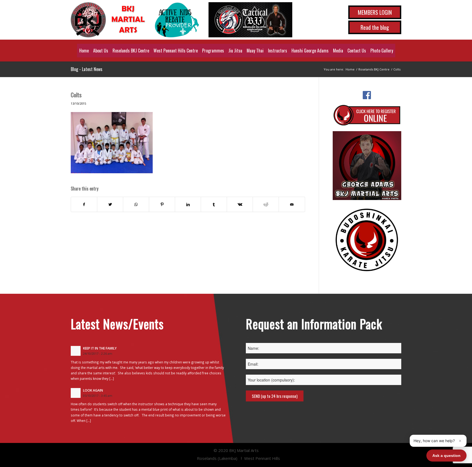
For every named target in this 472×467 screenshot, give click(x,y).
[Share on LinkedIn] (188, 204)
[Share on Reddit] (266, 204)
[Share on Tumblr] (214, 204)
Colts (76, 94)
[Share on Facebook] (84, 204)
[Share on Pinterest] (162, 204)
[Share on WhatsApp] (136, 204)
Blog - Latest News (86, 69)
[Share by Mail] (292, 204)
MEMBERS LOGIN (375, 12)
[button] (438, 441)
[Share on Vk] (240, 204)
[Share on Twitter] (110, 204)
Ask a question (446, 455)
